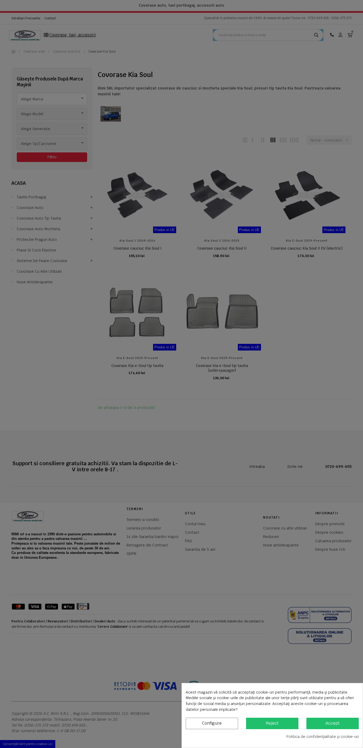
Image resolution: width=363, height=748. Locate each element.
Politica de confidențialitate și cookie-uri (322, 736)
